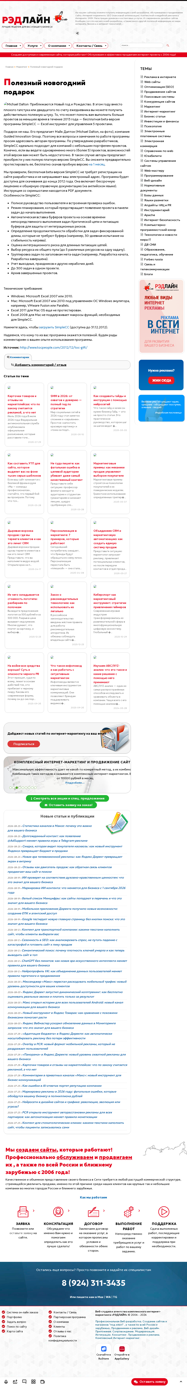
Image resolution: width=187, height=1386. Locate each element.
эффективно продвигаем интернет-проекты (133, 54)
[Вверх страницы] (181, 1382)
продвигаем (115, 1157)
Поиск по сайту (17, 1326)
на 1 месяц (97, 164)
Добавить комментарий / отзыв (40, 365)
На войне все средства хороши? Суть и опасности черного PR (24, 670)
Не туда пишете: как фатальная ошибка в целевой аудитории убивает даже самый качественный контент (67, 472)
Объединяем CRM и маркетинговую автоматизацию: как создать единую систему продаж (108, 539)
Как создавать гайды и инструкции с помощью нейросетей (110, 400)
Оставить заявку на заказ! (70, 805)
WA (108, 1297)
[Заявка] (15, 1382)
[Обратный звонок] (6, 1382)
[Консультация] (24, 1382)
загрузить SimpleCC (54, 327)
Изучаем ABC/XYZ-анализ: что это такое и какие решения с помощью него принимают (110, 674)
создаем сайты (36, 1150)
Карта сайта (15, 1331)
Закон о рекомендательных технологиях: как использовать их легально (64, 603)
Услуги (33, 45)
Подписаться (24, 744)
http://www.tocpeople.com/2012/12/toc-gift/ (53, 347)
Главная (11, 45)
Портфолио (14, 1317)
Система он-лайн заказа (22, 1312)
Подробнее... (71, 782)
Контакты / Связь (89, 45)
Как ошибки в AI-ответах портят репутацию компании (61, 1085)
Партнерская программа (70, 1317)
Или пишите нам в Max (86, 1297)
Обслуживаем (95, 54)
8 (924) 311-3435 (93, 1283)
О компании (57, 45)
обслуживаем (74, 1157)
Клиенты (59, 1326)
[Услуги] (33, 1382)
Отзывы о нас (62, 1331)
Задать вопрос (16, 1322)
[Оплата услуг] (42, 1382)
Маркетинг (21, 67)
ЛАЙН (26, 20)
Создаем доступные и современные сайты (36, 54)
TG (115, 1297)
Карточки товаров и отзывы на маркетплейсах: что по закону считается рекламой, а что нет (24, 404)
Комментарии (19, 357)
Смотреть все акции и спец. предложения (68, 798)
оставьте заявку (21, 1233)
